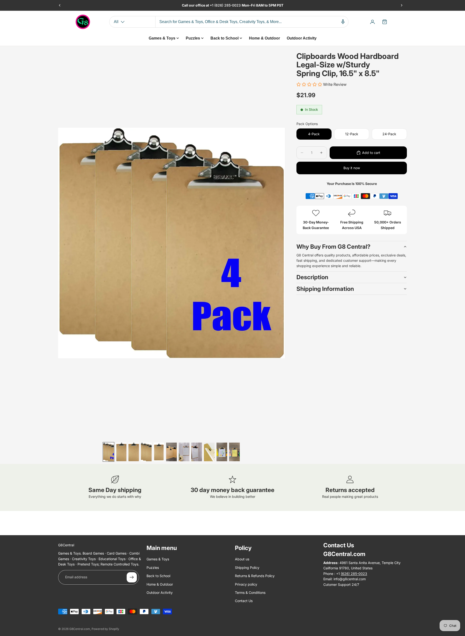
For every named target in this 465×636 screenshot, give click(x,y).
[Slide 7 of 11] (184, 452)
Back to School (158, 576)
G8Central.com (79, 629)
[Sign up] (132, 577)
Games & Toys (158, 559)
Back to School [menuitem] (224, 38)
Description (312, 277)
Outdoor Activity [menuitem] (302, 38)
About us (242, 559)
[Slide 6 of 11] (171, 452)
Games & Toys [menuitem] (162, 38)
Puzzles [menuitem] (193, 38)
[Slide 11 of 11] (234, 452)
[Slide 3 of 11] (133, 452)
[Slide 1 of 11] (108, 452)
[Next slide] (401, 5)
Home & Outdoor (160, 584)
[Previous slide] (59, 5)
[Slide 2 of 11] (121, 452)
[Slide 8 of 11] (196, 452)
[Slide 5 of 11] (159, 452)
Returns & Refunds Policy (255, 576)
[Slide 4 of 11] (146, 452)
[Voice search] (343, 21)
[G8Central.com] (83, 22)
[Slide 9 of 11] (209, 452)
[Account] (372, 22)
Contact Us (244, 601)
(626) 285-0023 (228, 5)
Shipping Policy (247, 567)
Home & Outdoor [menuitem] (264, 38)
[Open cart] (384, 22)
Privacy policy (246, 584)
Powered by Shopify (105, 629)
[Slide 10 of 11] (222, 452)
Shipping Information (325, 288)
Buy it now (351, 168)
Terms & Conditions (250, 592)
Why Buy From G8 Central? (333, 246)
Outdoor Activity (160, 592)
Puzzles (153, 567)
